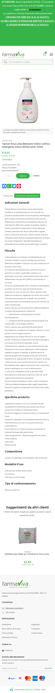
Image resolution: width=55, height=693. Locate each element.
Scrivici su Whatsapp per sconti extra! (27, 48)
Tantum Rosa (7, 140)
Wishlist (37, 175)
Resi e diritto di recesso (11, 628)
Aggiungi (22, 175)
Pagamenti (35, 624)
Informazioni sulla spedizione (27, 195)
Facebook (8, 650)
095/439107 (10, 612)
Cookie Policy (36, 633)
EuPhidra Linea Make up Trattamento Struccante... (27, 554)
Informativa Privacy (9, 637)
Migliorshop (29, 689)
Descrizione (8, 195)
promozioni (35, 9)
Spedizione (6, 624)
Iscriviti (48, 668)
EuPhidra (27, 551)
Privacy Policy (7, 633)
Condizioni (35, 628)
